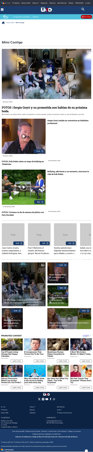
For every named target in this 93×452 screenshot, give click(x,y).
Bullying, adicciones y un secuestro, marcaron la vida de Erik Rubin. (68, 172)
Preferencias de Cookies (32, 431)
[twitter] (39, 400)
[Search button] (83, 9)
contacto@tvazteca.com (54, 421)
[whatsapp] (54, 400)
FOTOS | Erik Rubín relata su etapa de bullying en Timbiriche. (23, 162)
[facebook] (50, 400)
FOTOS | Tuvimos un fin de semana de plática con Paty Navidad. (23, 213)
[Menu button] (10, 9)
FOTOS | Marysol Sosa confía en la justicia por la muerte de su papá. (34, 302)
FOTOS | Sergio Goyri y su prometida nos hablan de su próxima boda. (44, 109)
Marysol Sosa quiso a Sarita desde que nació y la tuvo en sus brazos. (68, 324)
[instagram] (43, 400)
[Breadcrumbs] (4, 22)
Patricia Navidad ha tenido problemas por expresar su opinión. (12, 323)
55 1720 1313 (50, 423)
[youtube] (46, 400)
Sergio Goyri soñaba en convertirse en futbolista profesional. (67, 121)
